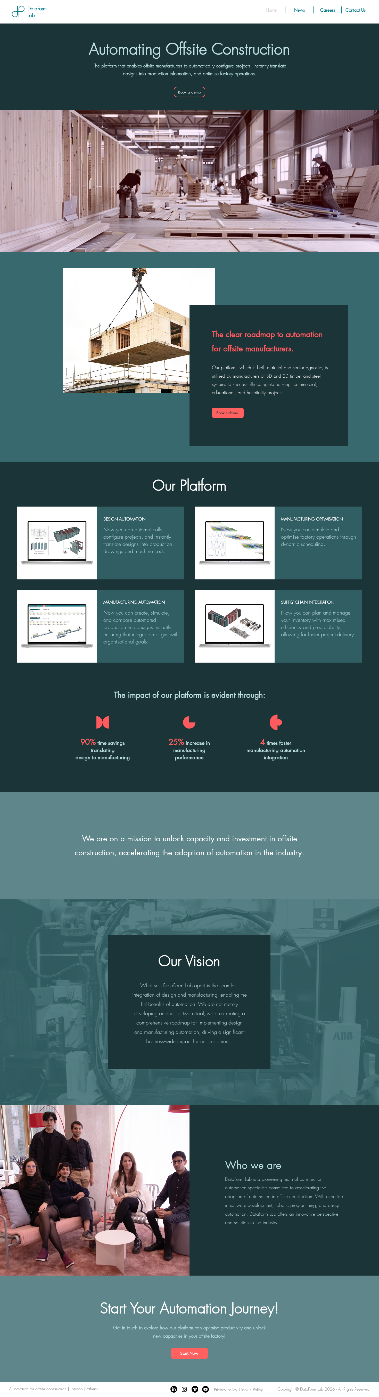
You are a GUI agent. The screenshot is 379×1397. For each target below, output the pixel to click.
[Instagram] (184, 1389)
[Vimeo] (195, 1389)
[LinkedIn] (173, 1389)
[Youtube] (205, 1389)
